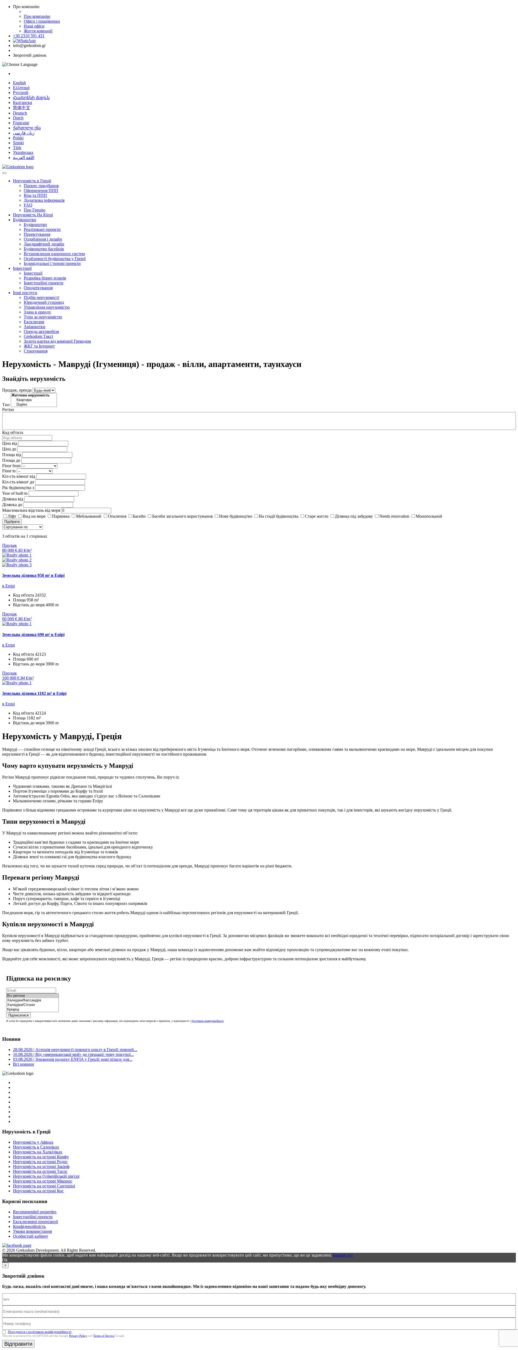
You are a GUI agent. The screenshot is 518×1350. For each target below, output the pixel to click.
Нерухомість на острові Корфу (41, 1156)
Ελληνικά (21, 87)
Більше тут (343, 1255)
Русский (20, 92)
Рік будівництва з (18, 487)
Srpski (18, 142)
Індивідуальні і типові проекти (52, 263)
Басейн (139, 516)
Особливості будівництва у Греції (55, 258)
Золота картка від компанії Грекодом (57, 341)
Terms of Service (103, 1335)
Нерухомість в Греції (32, 181)
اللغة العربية (23, 157)
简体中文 (21, 107)
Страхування (35, 351)
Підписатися (18, 1015)
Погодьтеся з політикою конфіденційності (39, 1332)
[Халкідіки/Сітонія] (32, 1005)
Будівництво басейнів (44, 249)
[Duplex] (34, 404)
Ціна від (9, 443)
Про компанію (37, 16)
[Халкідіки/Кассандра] (32, 1000)
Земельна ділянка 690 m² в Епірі (33, 634)
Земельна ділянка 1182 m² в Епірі (34, 693)
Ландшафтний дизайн (44, 244)
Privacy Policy (78, 1335)
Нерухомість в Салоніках (36, 1147)
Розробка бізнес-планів (45, 278)
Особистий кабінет (30, 1236)
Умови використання (32, 1231)
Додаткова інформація (44, 200)
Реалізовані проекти (42, 229)
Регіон (8, 409)
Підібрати (12, 522)
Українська (23, 152)
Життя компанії (38, 31)
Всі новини (23, 1064)
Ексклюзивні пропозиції (35, 1221)
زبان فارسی (24, 133)
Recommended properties (34, 1212)
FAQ (28, 205)
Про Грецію (34, 210)
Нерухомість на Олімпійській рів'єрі (46, 1176)
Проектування (37, 234)
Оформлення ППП (41, 190)
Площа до (11, 460)
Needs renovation (394, 516)
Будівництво (24, 219)
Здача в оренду (37, 312)
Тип (6, 404)
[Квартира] (34, 400)
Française (21, 122)
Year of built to (15, 493)
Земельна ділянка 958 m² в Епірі (33, 575)
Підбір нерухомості (41, 297)
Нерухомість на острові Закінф (41, 1166)
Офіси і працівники (42, 21)
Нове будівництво (235, 516)
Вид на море (34, 516)
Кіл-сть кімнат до (18, 482)
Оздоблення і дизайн (43, 239)
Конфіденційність (29, 1226)
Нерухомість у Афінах (33, 1142)
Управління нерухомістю (47, 307)
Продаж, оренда (17, 390)
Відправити (18, 1344)
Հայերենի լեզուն (31, 97)
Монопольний (429, 516)
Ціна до (9, 449)
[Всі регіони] (32, 996)
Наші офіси (34, 26)
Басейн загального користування (182, 516)
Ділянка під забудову (354, 516)
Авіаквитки (34, 326)
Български (22, 102)
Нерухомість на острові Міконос (42, 1181)
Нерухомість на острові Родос (40, 1161)
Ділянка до (12, 504)
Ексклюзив (34, 321)
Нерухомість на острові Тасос (40, 1171)
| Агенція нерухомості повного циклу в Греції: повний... (75, 1049)
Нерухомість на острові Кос (38, 1191)
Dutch (18, 118)
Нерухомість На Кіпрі (33, 215)
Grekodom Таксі (38, 336)
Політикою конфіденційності (208, 1020)
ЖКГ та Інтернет (39, 346)
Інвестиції (22, 268)
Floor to (9, 471)
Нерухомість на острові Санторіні (44, 1186)
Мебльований (88, 516)
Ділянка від (12, 499)
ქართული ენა (27, 128)
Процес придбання (41, 185)
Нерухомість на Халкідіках (37, 1152)
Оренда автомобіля (41, 331)
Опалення (117, 516)
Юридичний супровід (44, 302)
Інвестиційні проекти (43, 283)
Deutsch (20, 113)
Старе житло (316, 516)
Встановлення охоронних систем (54, 253)
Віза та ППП (35, 195)
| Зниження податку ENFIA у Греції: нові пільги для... (72, 1059)
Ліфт (12, 516)
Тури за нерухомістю (43, 317)
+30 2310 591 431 (29, 35)
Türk (17, 147)
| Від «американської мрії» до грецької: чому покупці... (73, 1054)
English (19, 82)
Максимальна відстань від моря (31, 510)
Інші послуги (25, 292)
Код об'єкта (12, 432)
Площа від (11, 454)
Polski (18, 138)
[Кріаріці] (32, 1009)
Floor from (11, 465)
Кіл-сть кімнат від (18, 476)
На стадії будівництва (278, 516)
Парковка (61, 516)
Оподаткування (38, 287)
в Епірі (8, 586)
